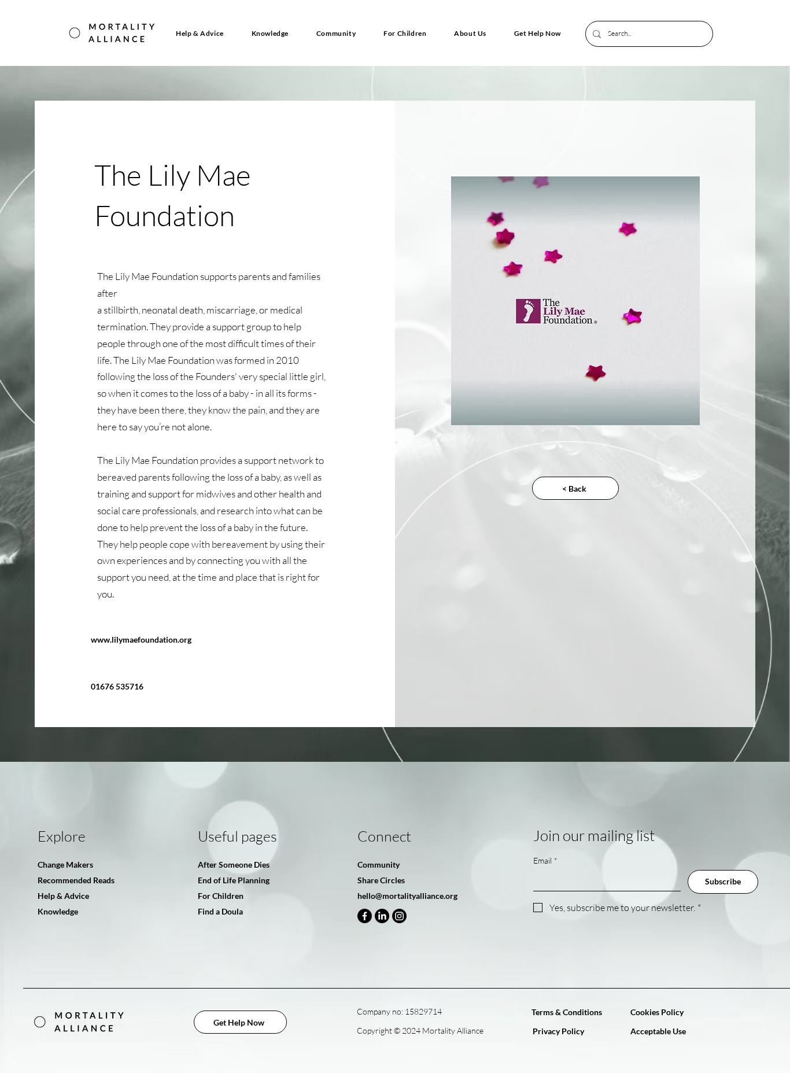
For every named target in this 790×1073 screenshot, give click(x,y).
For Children (220, 896)
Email (545, 860)
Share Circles (381, 880)
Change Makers (65, 864)
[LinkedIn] (382, 916)
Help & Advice (63, 896)
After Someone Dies (234, 864)
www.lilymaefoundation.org (141, 639)
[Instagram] (399, 916)
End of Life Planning (234, 880)
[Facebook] (364, 916)
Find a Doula (220, 911)
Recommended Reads (76, 880)
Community (378, 864)
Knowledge (58, 911)
